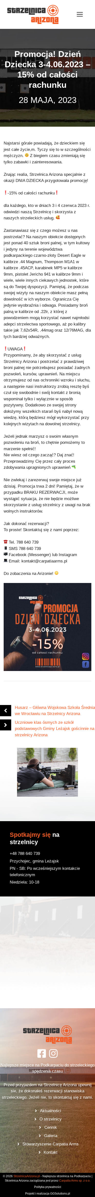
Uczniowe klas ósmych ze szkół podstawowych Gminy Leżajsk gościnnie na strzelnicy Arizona (54, 728)
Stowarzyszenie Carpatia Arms (50, 1144)
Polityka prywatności (47, 1187)
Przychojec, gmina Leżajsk (34, 861)
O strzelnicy (50, 1119)
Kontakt (50, 1152)
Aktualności (50, 1110)
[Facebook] (42, 1053)
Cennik (50, 1127)
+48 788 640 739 (25, 853)
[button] (47, 772)
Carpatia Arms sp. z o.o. (74, 1180)
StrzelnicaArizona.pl (26, 1176)
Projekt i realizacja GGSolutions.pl (47, 1193)
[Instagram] (53, 1053)
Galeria (50, 1135)
